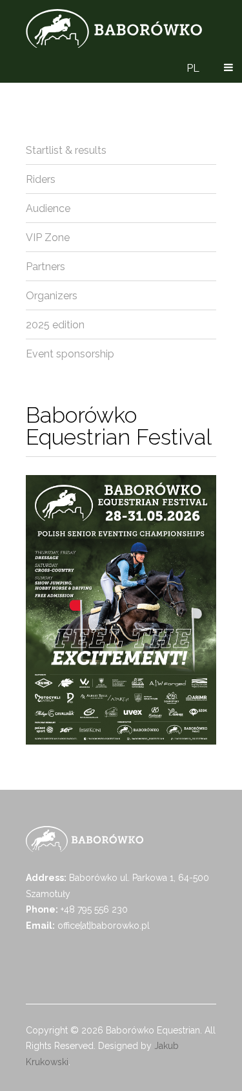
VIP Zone (48, 237)
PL (193, 68)
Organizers (51, 296)
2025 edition (55, 325)
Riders (40, 179)
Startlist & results (66, 150)
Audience (48, 208)
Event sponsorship (70, 354)
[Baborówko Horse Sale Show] (114, 28)
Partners (45, 266)
